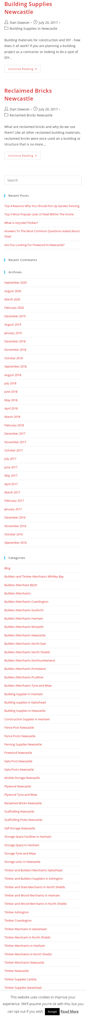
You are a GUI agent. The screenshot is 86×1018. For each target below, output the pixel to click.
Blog (7, 568)
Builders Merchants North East (25, 643)
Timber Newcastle (16, 971)
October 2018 (13, 358)
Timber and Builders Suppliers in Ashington (33, 878)
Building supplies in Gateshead (25, 702)
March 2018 (12, 417)
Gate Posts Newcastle (19, 769)
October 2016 (13, 534)
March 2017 (12, 492)
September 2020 (15, 282)
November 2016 (15, 526)
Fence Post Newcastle (19, 727)
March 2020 (12, 299)
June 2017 (10, 467)
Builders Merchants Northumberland (29, 660)
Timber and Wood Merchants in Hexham (32, 895)
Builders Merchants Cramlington (26, 602)
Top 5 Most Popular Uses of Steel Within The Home (39, 214)
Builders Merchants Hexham (23, 618)
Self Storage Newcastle (19, 828)
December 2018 (14, 341)
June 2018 (10, 391)
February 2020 (14, 308)
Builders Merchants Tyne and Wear (28, 685)
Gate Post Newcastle (18, 761)
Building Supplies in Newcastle (33, 28)
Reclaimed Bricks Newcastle (28, 94)
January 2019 (13, 333)
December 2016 (14, 517)
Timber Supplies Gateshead (23, 987)
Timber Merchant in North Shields (27, 937)
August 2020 (12, 291)
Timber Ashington (16, 912)
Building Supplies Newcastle (28, 7)
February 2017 (14, 501)
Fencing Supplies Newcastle (23, 744)
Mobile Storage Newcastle (22, 778)
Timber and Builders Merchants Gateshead (33, 870)
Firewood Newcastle (18, 753)
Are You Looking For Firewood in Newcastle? (34, 245)
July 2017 (10, 459)
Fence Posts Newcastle (19, 736)
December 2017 (14, 433)
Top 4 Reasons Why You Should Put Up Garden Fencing (41, 206)
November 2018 (15, 349)
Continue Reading (24, 70)
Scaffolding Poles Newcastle (23, 820)
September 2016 (15, 542)
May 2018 (10, 400)
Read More (70, 1011)
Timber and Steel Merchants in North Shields (34, 887)
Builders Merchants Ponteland (25, 669)
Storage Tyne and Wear (20, 853)
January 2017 (13, 509)
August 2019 (12, 324)
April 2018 (11, 408)
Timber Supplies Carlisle (20, 979)
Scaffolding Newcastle (19, 811)
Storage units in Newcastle (22, 862)
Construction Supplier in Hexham (27, 719)
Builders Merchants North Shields (27, 652)
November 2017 (15, 442)
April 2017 (11, 484)
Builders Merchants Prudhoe (23, 677)
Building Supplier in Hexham (23, 694)
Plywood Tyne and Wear (20, 794)
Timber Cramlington (18, 920)
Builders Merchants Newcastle (24, 635)
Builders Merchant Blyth (20, 585)
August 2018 (12, 375)
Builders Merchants (17, 593)
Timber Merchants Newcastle (24, 962)
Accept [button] (52, 1011)
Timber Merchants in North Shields (28, 954)
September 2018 (15, 366)
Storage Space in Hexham (21, 845)
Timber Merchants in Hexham (24, 946)
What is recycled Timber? (21, 223)
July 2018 (10, 383)
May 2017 (10, 475)
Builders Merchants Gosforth (24, 610)
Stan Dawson (20, 22)
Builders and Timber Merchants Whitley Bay (34, 576)
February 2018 (14, 425)
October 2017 (13, 450)
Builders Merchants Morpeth (24, 627)
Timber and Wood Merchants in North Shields (35, 904)
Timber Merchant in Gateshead (25, 929)
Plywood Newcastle (17, 786)
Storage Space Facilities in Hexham (27, 836)
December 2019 (14, 316)
